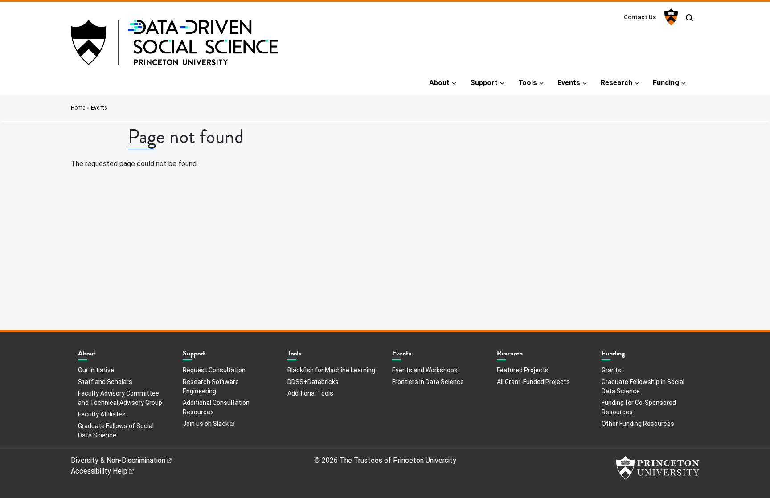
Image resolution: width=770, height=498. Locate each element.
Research (616, 82)
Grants (611, 370)
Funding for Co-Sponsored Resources (639, 407)
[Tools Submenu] (305, 355)
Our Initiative (96, 370)
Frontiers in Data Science (428, 381)
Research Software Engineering (211, 386)
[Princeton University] (670, 16)
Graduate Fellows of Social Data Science (116, 430)
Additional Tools (310, 393)
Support (484, 82)
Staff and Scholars (105, 381)
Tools (527, 82)
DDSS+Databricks (313, 381)
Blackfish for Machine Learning (331, 370)
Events (568, 82)
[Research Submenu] (527, 355)
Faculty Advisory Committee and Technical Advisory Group (120, 398)
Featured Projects (523, 370)
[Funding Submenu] (629, 355)
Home (78, 108)
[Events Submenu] (415, 355)
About (439, 82)
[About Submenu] (100, 355)
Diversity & (118, 460)
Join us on (206, 423)
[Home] (174, 46)
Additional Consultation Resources (216, 407)
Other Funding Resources (638, 423)
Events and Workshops (425, 370)
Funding (666, 82)
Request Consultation (214, 370)
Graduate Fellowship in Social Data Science (643, 386)
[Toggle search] (689, 18)
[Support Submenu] (210, 355)
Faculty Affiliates (102, 414)
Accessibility (99, 471)
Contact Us (640, 16)
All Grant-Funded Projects (533, 381)
